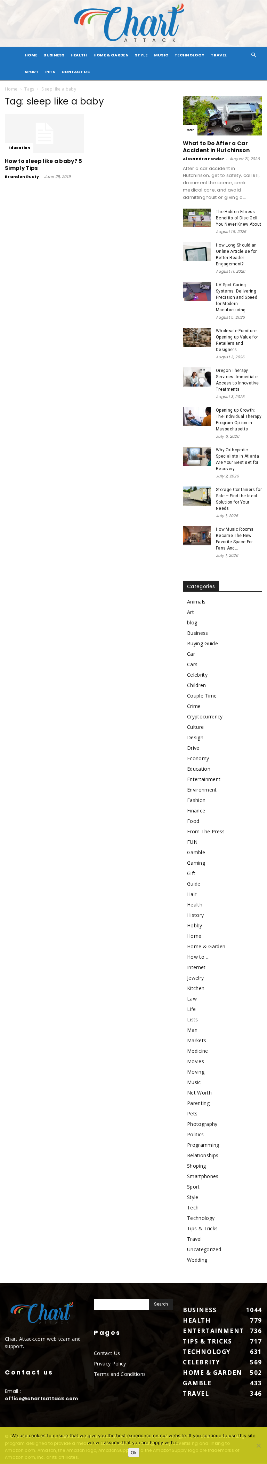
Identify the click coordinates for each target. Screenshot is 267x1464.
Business (53, 55)
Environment (202, 789)
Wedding (197, 1259)
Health (79, 55)
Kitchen (195, 988)
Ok (134, 1452)
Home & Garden (111, 55)
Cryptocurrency (204, 716)
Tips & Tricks (202, 1228)
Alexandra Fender (203, 159)
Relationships (202, 1155)
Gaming (196, 862)
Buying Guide (202, 643)
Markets (196, 1040)
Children (196, 685)
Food (193, 821)
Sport (32, 72)
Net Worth (199, 1092)
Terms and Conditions (120, 1374)
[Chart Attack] (133, 23)
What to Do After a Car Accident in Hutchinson (216, 147)
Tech (193, 1207)
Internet (196, 967)
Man (192, 1030)
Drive (193, 748)
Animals (196, 601)
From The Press (206, 831)
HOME (31, 55)
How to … (198, 956)
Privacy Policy (110, 1363)
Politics (195, 1134)
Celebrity (197, 674)
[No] (258, 1445)
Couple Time (202, 695)
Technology (189, 55)
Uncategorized (204, 1249)
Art (190, 612)
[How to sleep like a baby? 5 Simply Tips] (44, 133)
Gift (191, 873)
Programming (203, 1145)
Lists (192, 1019)
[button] (253, 55)
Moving (195, 1071)
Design (195, 737)
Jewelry (195, 977)
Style (141, 55)
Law (192, 998)
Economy (198, 758)
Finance (196, 810)
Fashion (196, 800)
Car (190, 130)
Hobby (194, 925)
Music (161, 55)
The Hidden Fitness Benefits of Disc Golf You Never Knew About (238, 218)
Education (19, 147)
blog (192, 622)
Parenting (198, 1103)
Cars (192, 664)
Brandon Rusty (22, 176)
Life (191, 1009)
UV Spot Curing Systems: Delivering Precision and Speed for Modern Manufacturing (236, 297)
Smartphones (203, 1176)
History (195, 915)
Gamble (196, 852)
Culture (195, 727)
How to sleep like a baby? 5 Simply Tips (43, 164)
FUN (192, 842)
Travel (219, 55)
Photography (202, 1124)
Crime (194, 706)
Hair (191, 894)
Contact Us (76, 72)
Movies (195, 1061)
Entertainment (203, 779)
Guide (194, 883)
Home (11, 89)
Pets (50, 72)
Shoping (196, 1165)
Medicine (197, 1051)
